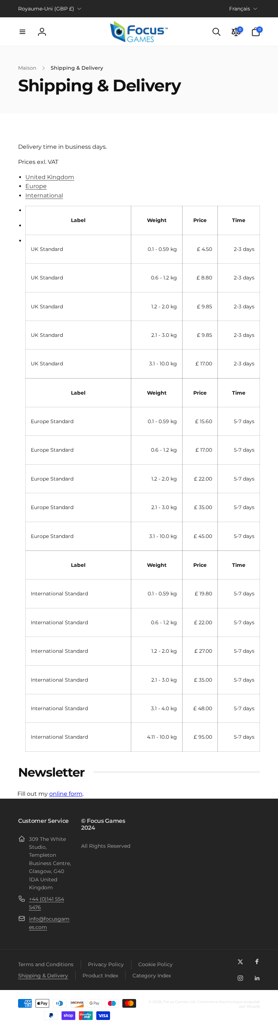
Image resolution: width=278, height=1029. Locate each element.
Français (239, 8)
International (44, 195)
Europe (36, 186)
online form (66, 793)
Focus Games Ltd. (179, 1001)
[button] (22, 32)
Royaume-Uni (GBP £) (46, 8)
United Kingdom (49, 177)
